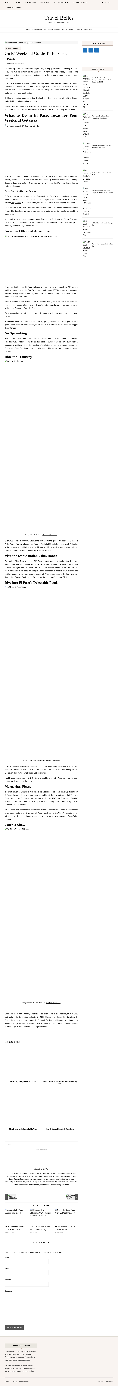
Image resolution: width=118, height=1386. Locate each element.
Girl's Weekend (13, 48)
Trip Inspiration (38, 29)
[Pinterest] (96, 50)
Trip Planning (68, 29)
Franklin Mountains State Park (19, 305)
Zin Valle (59, 813)
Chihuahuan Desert (44, 98)
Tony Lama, (16, 203)
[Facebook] (85, 50)
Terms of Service (13, 8)
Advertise (44, 2)
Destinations (53, 29)
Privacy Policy (80, 2)
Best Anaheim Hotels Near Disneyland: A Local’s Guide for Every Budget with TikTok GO (102, 80)
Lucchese (19, 211)
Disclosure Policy (61, 2)
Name (7, 1257)
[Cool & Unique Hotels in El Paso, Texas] (73, 1197)
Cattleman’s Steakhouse (32, 577)
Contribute (30, 2)
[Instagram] (90, 50)
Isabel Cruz (20, 64)
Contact (17, 2)
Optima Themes (23, 1382)
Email (7, 1268)
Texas (9, 1144)
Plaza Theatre (23, 1014)
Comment (9, 1291)
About (79, 29)
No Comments (41, 1150)
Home (7, 2)
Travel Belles (59, 18)
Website (8, 1280)
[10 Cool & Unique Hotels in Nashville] (10, 1197)
